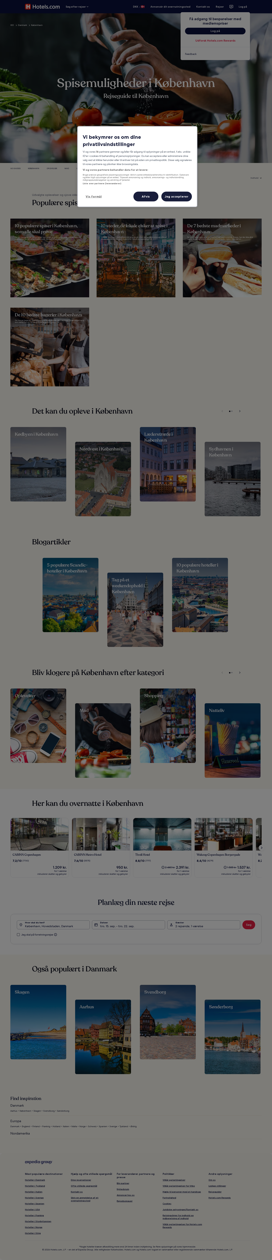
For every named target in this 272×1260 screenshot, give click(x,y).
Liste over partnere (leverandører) (102, 183)
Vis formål (94, 196)
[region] (137, 166)
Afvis (146, 196)
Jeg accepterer (177, 196)
